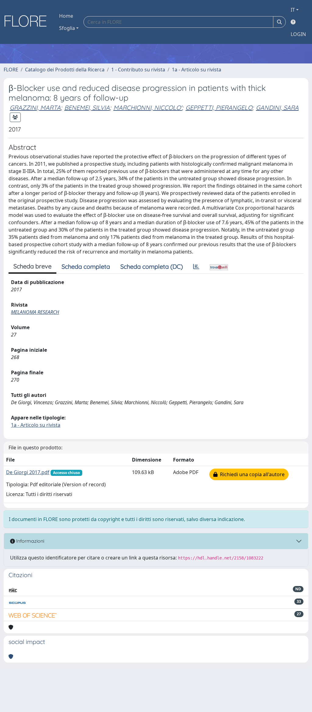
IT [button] (293, 9)
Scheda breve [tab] (32, 266)
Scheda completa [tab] (86, 266)
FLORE (11, 69)
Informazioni (29, 541)
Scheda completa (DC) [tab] (151, 266)
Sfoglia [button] (67, 28)
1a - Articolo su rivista (196, 69)
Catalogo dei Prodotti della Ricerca (65, 69)
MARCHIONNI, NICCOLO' (147, 107)
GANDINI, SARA (277, 107)
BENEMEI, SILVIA (87, 107)
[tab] (196, 266)
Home (66, 16)
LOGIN (298, 34)
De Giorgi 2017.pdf (27, 472)
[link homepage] (28, 22)
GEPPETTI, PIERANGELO (219, 107)
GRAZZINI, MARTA (35, 107)
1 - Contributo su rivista (138, 69)
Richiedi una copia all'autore (251, 474)
